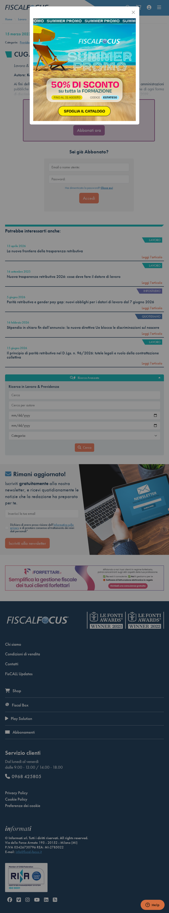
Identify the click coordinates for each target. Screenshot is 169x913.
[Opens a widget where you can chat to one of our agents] (152, 905)
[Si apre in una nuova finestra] (84, 69)
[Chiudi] (133, 12)
